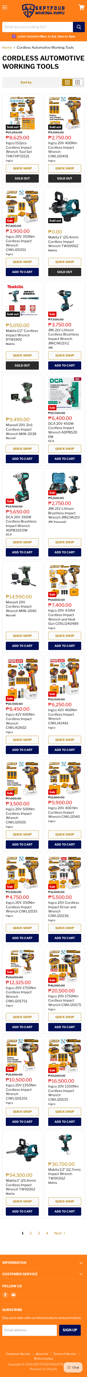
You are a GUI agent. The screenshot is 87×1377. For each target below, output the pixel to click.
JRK (50, 347)
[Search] (79, 27)
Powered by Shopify (43, 1369)
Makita (52, 250)
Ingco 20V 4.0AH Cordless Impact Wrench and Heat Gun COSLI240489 (63, 617)
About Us (41, 1354)
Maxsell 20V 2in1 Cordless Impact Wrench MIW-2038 (21, 429)
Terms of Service (64, 1354)
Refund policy (43, 1358)
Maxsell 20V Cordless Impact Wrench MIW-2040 (21, 606)
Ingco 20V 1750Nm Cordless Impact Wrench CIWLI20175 (64, 1000)
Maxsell (11, 438)
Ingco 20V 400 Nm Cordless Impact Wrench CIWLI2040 (64, 812)
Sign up (70, 1330)
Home (7, 48)
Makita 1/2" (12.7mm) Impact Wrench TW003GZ (64, 1174)
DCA (51, 441)
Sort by (26, 82)
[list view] (77, 82)
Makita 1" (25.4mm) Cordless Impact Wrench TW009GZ (63, 241)
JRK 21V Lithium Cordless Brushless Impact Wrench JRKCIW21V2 (63, 336)
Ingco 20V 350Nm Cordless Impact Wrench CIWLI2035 (21, 907)
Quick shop (22, 168)
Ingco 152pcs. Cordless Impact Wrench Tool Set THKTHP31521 (19, 149)
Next (58, 1233)
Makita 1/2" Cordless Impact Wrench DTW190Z (22, 335)
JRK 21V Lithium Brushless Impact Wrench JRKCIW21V (64, 513)
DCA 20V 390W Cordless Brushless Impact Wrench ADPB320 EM (21, 523)
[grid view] (67, 82)
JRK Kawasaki (57, 521)
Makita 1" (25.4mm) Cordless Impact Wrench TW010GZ (21, 1185)
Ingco (9, 160)
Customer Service (18, 1354)
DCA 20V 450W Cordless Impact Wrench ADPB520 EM (62, 430)
